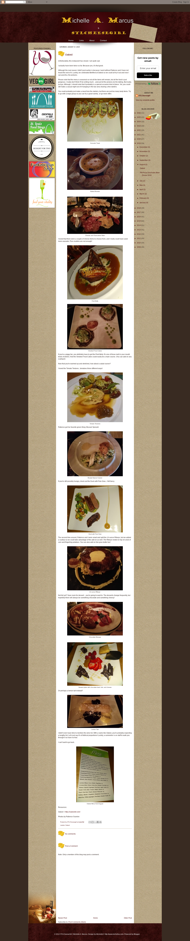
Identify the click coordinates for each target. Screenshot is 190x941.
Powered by (141, 84)
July (141, 181)
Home (71, 40)
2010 (139, 243)
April (141, 189)
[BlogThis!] (92, 822)
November (144, 151)
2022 (139, 130)
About (91, 40)
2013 (139, 230)
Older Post (128, 918)
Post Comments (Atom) (77, 922)
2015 (139, 221)
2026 (139, 113)
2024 (139, 122)
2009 (139, 247)
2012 (139, 234)
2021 (139, 135)
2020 (139, 139)
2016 (139, 217)
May (141, 185)
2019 (139, 143)
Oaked (67, 825)
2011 (139, 238)
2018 (139, 208)
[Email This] (89, 822)
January (143, 203)
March (142, 194)
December (144, 147)
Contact (103, 40)
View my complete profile (145, 100)
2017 (139, 212)
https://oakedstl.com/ (72, 812)
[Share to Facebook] (97, 822)
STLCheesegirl (72, 822)
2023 (139, 126)
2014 (139, 225)
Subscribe (148, 75)
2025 (139, 117)
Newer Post (62, 918)
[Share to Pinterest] (100, 822)
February (143, 198)
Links (81, 40)
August (142, 165)
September (144, 160)
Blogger (137, 934)
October (143, 156)
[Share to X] (95, 822)
